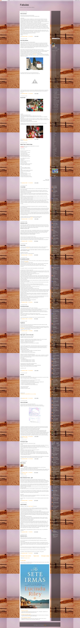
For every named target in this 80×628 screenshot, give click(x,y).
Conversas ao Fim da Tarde (56, 369)
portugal (54, 154)
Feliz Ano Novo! (23, 13)
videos (54, 164)
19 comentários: (30, 139)
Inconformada (26, 261)
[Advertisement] (56, 23)
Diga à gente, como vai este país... (27, 334)
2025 (54, 53)
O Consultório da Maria (55, 350)
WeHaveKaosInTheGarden (56, 373)
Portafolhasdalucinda (56, 440)
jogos (53, 143)
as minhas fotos (55, 127)
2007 (54, 76)
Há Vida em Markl (55, 433)
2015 (54, 66)
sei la (53, 161)
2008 (54, 75)
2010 (54, 72)
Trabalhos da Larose (56, 415)
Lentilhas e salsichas (55, 318)
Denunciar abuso (55, 166)
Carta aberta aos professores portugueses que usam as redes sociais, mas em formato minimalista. (56, 284)
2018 (54, 62)
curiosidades (54, 133)
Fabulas (24, 4)
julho (54, 114)
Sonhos (54, 438)
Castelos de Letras (56, 497)
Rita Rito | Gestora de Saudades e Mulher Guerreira (56, 289)
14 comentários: (30, 36)
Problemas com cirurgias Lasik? (26, 614)
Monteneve (35, 54)
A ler (53, 413)
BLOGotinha (55, 292)
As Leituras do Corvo (55, 484)
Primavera (54, 227)
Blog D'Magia (55, 490)
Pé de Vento (55, 204)
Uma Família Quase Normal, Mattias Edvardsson (55, 507)
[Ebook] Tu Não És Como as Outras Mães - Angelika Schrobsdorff (56, 459)
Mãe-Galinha (55, 250)
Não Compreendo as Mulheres (56, 268)
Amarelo (54, 276)
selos (53, 162)
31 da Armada (55, 248)
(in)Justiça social (23, 223)
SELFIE (54, 356)
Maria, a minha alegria (56, 258)
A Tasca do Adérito (56, 422)
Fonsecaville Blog (55, 310)
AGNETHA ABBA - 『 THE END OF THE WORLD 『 (56, 381)
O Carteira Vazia (55, 430)
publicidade (54, 155)
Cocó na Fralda (55, 241)
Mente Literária (55, 516)
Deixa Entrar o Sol (55, 287)
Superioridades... (23, 504)
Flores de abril (55, 379)
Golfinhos (54, 141)
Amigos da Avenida (56, 376)
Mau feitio (54, 343)
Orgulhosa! (22, 322)
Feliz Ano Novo (55, 528)
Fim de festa (22, 97)
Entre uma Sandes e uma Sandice (56, 365)
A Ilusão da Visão (55, 387)
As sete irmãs (23, 560)
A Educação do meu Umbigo (56, 359)
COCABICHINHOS (58, 445)
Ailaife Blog (54, 361)
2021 (54, 58)
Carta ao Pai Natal (24, 402)
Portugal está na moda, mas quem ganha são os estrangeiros (56, 304)
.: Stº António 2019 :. (55, 265)
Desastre (54, 324)
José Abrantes (55, 407)
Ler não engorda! (55, 418)
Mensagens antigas (45, 555)
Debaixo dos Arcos (56, 404)
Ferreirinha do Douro (24, 306)
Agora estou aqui (55, 308)
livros (53, 144)
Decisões (54, 205)
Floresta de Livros (55, 502)
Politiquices (54, 153)
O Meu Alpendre (55, 278)
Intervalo (22, 374)
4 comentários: (30, 330)
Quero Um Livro (55, 457)
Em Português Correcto (55, 211)
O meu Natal (55, 88)
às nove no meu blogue (55, 235)
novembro (55, 109)
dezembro (55, 81)
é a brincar (54, 135)
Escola (54, 412)
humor (54, 142)
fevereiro (55, 121)
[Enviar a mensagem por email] (34, 36)
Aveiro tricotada (55, 377)
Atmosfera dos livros (56, 480)
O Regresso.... (55, 321)
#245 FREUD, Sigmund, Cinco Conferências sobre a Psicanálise (56, 499)
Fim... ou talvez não (55, 212)
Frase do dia (22, 245)
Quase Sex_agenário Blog (56, 307)
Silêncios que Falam (56, 448)
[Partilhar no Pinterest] (37, 241)
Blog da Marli (55, 187)
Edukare (54, 391)
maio (54, 117)
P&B (53, 255)
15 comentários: (30, 93)
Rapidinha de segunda (24, 610)
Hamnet (54, 478)
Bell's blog (54, 313)
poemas (54, 152)
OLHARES (54, 425)
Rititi (53, 260)
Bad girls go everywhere (55, 327)
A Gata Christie (55, 223)
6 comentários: (30, 318)
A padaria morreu (55, 395)
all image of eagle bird (56, 410)
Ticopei (54, 441)
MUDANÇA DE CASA (56, 405)
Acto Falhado (55, 429)
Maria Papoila (31, 506)
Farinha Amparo (55, 394)
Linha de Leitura (55, 198)
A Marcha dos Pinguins (55, 437)
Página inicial (36, 555)
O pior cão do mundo (55, 279)
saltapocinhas (55, 47)
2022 (54, 57)
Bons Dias (54, 348)
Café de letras (55, 521)
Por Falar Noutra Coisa (55, 435)
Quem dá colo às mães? (56, 311)
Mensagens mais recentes (25, 555)
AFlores (32, 217)
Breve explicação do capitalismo (26, 617)
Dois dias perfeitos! (24, 40)
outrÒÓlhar (54, 281)
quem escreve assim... (56, 156)
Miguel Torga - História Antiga (26, 144)
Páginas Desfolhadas (55, 531)
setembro (55, 112)
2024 (54, 54)
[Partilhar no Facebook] (37, 36)
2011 (53, 71)
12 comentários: (30, 458)
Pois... (53, 246)
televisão (54, 163)
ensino (54, 136)
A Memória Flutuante (56, 245)
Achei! (53, 366)
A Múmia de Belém (55, 374)
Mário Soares (23, 462)
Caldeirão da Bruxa (56, 355)
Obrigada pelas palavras (56, 398)
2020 (54, 59)
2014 (54, 67)
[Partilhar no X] (36, 36)
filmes (53, 140)
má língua (54, 145)
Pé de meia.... (55, 331)
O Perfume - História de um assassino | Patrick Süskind (56, 518)
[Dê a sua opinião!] (35, 36)
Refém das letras (55, 477)
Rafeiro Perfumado (56, 219)
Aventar (54, 194)
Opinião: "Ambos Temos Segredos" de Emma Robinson (56, 464)
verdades (54, 416)
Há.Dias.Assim (55, 409)
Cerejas (54, 275)
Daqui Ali (54, 347)
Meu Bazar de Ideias (56, 323)
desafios (54, 134)
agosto (55, 113)
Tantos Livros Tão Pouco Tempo (55, 454)
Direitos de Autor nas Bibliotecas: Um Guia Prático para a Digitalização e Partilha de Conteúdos (56, 201)
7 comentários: (30, 500)
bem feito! (54, 337)
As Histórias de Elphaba (55, 511)
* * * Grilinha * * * (55, 264)
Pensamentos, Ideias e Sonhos (56, 397)
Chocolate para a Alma (55, 534)
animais (54, 124)
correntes (54, 132)
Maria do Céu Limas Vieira (56, 254)
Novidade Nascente (55, 532)
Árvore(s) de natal (24, 441)
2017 (54, 63)
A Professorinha (55, 428)
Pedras (54, 392)
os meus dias (25, 140)
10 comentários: (30, 370)
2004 (54, 80)
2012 (54, 70)
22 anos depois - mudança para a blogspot (55, 216)
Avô (53, 296)
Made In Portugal (55, 302)
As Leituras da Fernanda (55, 462)
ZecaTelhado (22, 328)
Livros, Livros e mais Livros (56, 467)
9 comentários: (30, 302)
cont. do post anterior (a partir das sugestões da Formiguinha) (56, 352)
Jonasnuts (54, 207)
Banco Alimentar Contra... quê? (26, 477)
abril (54, 118)
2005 (54, 79)
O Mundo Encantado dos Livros (56, 471)
